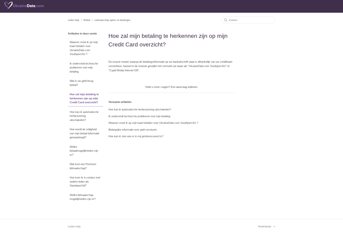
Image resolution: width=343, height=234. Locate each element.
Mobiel (86, 20)
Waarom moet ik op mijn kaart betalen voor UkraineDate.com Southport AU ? (84, 48)
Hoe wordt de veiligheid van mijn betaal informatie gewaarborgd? (84, 133)
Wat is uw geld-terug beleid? (81, 82)
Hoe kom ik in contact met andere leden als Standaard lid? (85, 181)
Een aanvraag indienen (184, 86)
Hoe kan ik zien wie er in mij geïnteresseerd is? (135, 136)
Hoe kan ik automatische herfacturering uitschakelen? (84, 115)
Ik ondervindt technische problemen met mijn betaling (84, 67)
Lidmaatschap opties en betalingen (112, 20)
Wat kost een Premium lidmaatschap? (83, 166)
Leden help (73, 20)
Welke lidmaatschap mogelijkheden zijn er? (83, 197)
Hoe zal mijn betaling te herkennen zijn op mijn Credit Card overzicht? (84, 98)
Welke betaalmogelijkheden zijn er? (84, 150)
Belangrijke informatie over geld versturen (132, 129)
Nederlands (265, 226)
